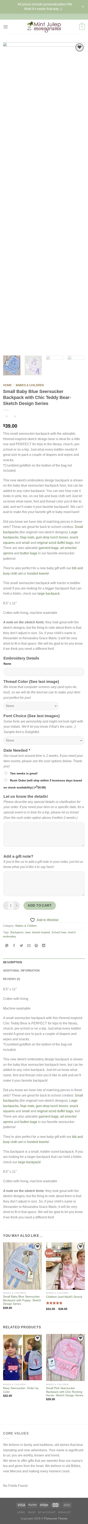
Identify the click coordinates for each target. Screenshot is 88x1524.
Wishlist (64, 1512)
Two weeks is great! (24, 773)
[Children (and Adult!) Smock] (65, 1265)
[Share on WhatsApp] (6, 946)
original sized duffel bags (55, 542)
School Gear (59, 932)
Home (7, 385)
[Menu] (5, 27)
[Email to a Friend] (29, 946)
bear (27, 932)
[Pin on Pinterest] (36, 946)
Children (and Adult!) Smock (64, 1296)
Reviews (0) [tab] (11, 979)
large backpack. (48, 593)
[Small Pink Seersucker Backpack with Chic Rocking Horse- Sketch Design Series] (65, 1357)
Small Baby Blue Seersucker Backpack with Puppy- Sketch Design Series (22, 1300)
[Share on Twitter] (21, 946)
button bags (28, 553)
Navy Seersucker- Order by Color (20, 1390)
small (26, 542)
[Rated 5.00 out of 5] (54, 1303)
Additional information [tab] (21, 970)
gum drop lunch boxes (52, 537)
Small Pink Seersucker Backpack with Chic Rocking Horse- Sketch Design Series (64, 1392)
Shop (31, 1512)
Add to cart (40, 905)
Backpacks (17, 932)
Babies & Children (30, 385)
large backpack (29, 1162)
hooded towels (37, 573)
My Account (47, 1512)
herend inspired (41, 932)
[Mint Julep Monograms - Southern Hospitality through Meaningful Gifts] (44, 27)
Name (7, 663)
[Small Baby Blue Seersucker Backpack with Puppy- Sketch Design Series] (22, 1265)
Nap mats (27, 537)
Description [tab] (12, 962)
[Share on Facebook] (14, 946)
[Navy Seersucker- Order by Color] (22, 1357)
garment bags (49, 548)
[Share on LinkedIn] (43, 946)
